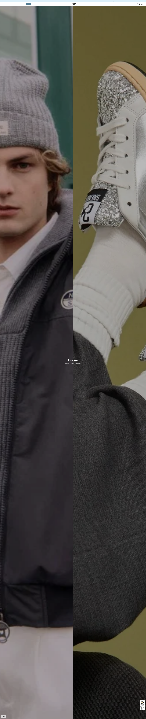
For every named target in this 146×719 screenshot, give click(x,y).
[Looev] (73, 4)
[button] (26, 4)
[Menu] (144, 701)
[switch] (142, 709)
